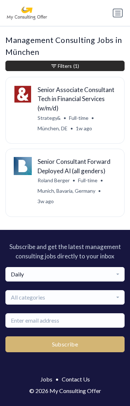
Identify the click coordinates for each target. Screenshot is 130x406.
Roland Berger (54, 180)
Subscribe (65, 344)
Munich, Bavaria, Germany (66, 191)
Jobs (46, 379)
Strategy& (49, 118)
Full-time (78, 118)
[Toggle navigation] (118, 13)
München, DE (53, 128)
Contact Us (76, 379)
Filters (68, 66)
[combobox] (65, 274)
